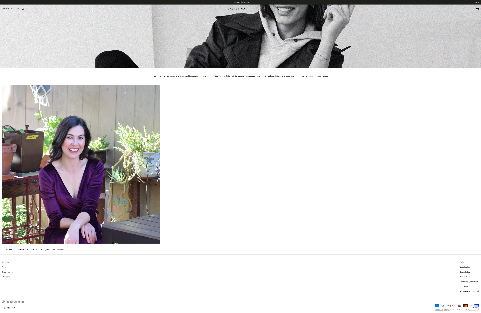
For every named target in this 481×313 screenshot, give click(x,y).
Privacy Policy (465, 276)
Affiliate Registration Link (469, 291)
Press (4, 267)
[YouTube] (22, 301)
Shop (17, 8)
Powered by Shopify (442, 309)
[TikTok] (3, 301)
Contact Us (464, 286)
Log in (477, 2)
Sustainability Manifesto (469, 281)
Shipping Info (465, 267)
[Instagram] (7, 301)
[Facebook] (11, 301)
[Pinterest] (15, 301)
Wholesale (6, 276)
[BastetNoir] (237, 9)
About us (5, 262)
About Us (5, 8)
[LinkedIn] (19, 301)
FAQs (462, 262)
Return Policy (465, 272)
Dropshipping (7, 272)
